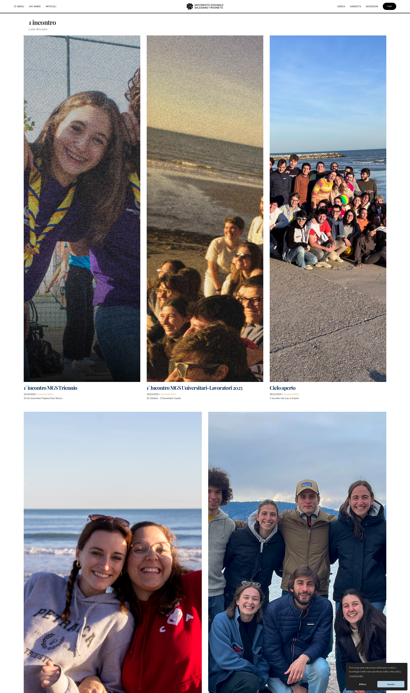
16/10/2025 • (153, 394)
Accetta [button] (390, 684)
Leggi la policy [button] (356, 676)
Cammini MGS (45, 394)
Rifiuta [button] (362, 684)
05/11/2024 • (276, 394)
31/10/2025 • (30, 394)
